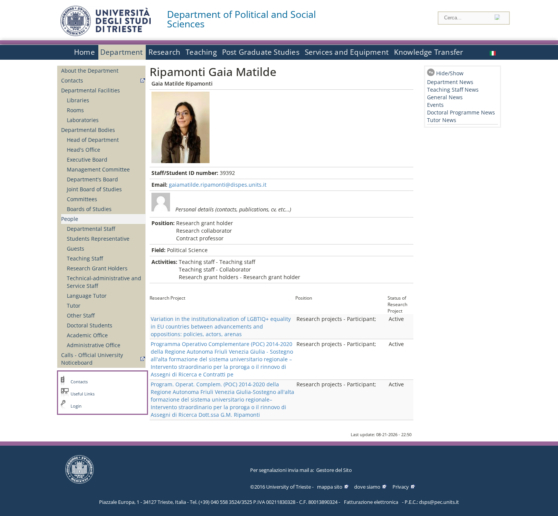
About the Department (89, 70)
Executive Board (87, 159)
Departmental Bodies (88, 129)
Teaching (201, 52)
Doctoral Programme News (461, 112)
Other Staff (81, 315)
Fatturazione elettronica (371, 502)
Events (435, 104)
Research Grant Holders (97, 268)
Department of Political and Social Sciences (241, 19)
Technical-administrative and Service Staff (104, 282)
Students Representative (98, 238)
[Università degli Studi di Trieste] (105, 34)
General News (445, 97)
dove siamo (367, 486)
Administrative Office (93, 345)
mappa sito (329, 486)
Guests (75, 248)
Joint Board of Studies (94, 189)
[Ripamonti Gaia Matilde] (493, 52)
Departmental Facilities (90, 90)
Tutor (73, 305)
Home (84, 52)
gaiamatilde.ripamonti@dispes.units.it (217, 184)
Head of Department (93, 139)
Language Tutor (87, 295)
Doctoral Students (89, 325)
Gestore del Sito (334, 470)
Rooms (75, 110)
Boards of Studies (89, 209)
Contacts (72, 80)
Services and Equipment (347, 52)
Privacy (400, 486)
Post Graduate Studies (260, 52)
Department (121, 52)
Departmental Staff (91, 228)
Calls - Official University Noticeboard (92, 358)
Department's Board (92, 179)
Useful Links (83, 394)
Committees (82, 199)
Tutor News (441, 120)
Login (76, 406)
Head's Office (83, 149)
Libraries (78, 100)
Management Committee (98, 169)
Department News (450, 82)
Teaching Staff (85, 258)
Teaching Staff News (453, 89)
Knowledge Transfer (428, 52)
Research (164, 52)
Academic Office (87, 335)
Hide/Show (449, 73)
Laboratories (83, 120)
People (69, 218)
